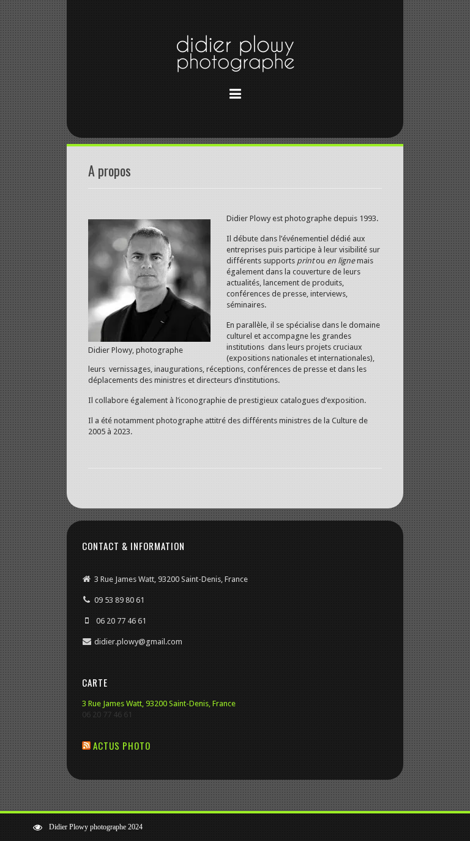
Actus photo (122, 745)
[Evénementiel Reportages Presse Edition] (235, 56)
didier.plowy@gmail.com (138, 641)
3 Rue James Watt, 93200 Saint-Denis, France (159, 703)
